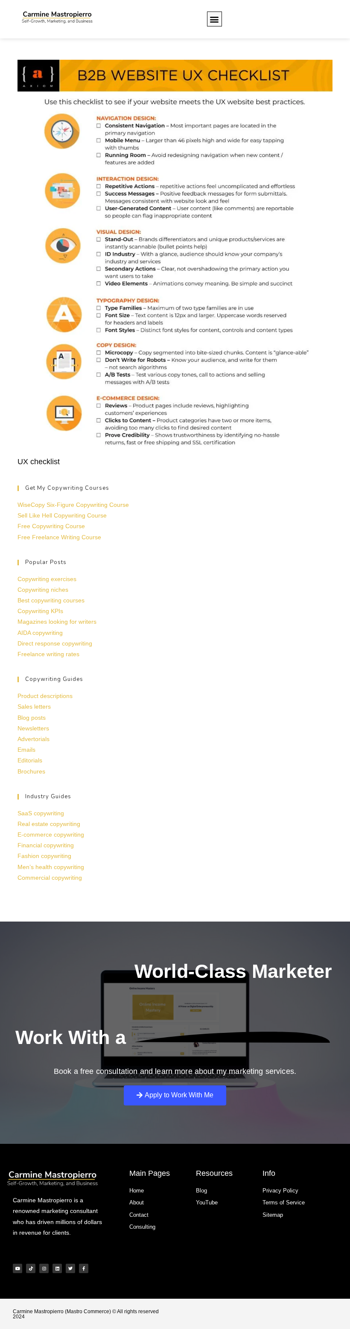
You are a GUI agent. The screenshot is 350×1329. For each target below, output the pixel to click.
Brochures (31, 771)
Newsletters (33, 728)
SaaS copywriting (41, 813)
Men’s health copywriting (51, 867)
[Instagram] (44, 1268)
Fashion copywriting (44, 855)
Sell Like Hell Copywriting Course (62, 515)
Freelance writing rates (48, 654)
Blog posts (32, 717)
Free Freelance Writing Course (59, 537)
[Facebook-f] (83, 1268)
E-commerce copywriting (51, 834)
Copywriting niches (43, 589)
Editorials (30, 760)
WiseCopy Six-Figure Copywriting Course (73, 504)
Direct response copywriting (55, 643)
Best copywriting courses (51, 600)
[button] (214, 19)
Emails (26, 749)
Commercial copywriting (50, 877)
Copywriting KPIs (40, 611)
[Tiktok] (30, 1268)
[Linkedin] (57, 1268)
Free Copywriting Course (51, 526)
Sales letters (34, 706)
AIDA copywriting (40, 632)
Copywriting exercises (47, 579)
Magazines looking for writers (57, 621)
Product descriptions (45, 695)
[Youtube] (17, 1268)
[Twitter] (70, 1268)
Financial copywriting (46, 845)
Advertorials (34, 739)
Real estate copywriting (49, 823)
